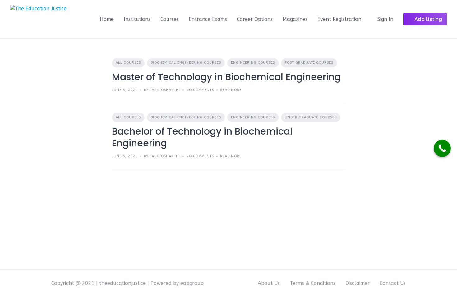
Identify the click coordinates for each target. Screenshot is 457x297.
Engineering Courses (253, 63)
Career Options (255, 19)
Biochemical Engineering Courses (186, 63)
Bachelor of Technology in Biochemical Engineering (202, 137)
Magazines (295, 19)
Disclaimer (357, 283)
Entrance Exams (208, 19)
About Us (269, 283)
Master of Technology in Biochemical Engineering (226, 77)
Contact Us (393, 283)
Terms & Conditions (312, 283)
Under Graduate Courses (311, 117)
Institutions (137, 19)
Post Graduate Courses (309, 63)
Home (107, 19)
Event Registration (339, 19)
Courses (169, 19)
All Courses (128, 63)
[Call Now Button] (442, 148)
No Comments (200, 90)
